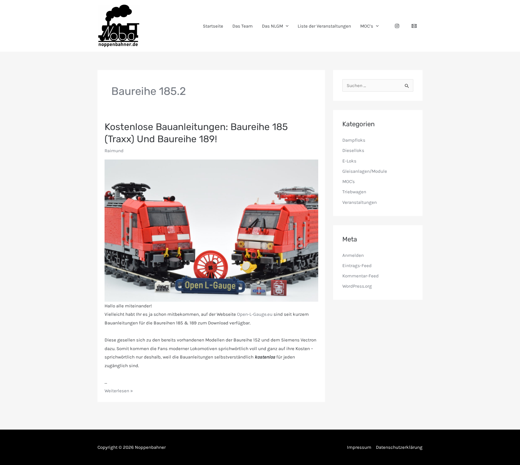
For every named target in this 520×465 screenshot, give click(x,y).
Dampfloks (353, 140)
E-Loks (349, 161)
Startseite (213, 26)
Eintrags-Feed (357, 265)
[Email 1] (414, 26)
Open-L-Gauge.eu (254, 314)
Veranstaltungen (359, 202)
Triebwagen (354, 191)
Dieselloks (353, 150)
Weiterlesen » (119, 390)
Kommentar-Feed (360, 275)
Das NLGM (272, 26)
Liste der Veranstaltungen (324, 26)
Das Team (242, 26)
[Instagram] (397, 26)
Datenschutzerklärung (399, 447)
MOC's (348, 181)
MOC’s (366, 26)
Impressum (359, 447)
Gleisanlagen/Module (364, 171)
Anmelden (353, 255)
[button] (285, 26)
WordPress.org (357, 286)
